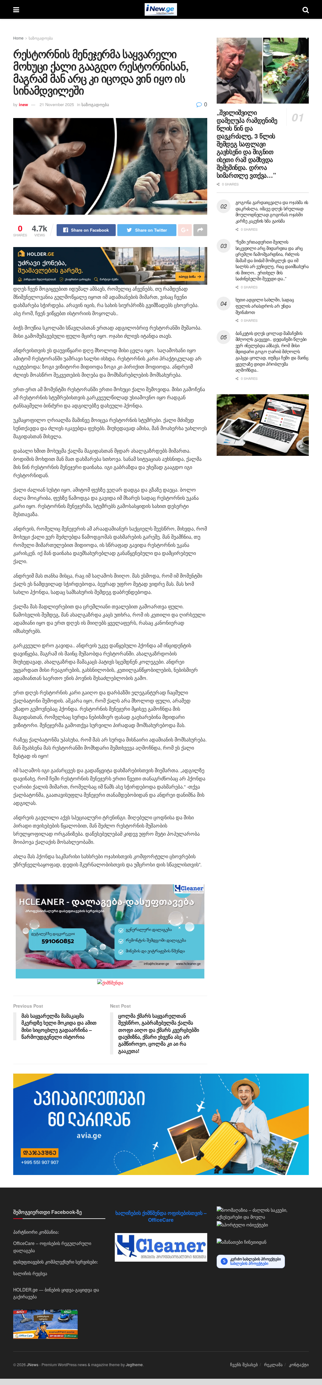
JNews (32, 1364)
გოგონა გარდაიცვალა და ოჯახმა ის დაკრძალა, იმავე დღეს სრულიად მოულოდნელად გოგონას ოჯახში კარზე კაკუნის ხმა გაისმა (272, 211)
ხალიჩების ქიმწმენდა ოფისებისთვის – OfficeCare (161, 1216)
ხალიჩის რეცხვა (30, 1273)
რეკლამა (273, 1364)
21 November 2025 (57, 104)
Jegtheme (134, 1364)
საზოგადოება (41, 37)
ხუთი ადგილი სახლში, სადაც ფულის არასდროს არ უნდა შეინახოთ (265, 305)
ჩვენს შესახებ (244, 1364)
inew (23, 104)
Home (18, 37)
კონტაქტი (299, 1364)
